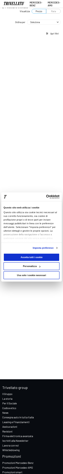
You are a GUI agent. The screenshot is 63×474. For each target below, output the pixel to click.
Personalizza (30, 266)
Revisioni (7, 431)
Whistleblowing (11, 450)
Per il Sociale (9, 403)
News (5, 412)
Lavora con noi (10, 445)
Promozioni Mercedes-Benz (17, 462)
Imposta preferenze (43, 248)
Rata (53, 11)
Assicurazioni (9, 426)
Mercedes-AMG (54, 4)
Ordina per (20, 22)
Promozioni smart (12, 472)
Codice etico (9, 408)
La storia (7, 398)
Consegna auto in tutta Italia (18, 417)
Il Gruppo (7, 393)
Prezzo (39, 11)
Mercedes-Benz (36, 4)
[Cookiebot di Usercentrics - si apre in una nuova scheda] (46, 197)
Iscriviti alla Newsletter (15, 440)
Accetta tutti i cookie (32, 257)
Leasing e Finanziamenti (16, 422)
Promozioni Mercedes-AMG (17, 467)
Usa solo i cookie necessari (31, 275)
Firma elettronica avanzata (17, 436)
